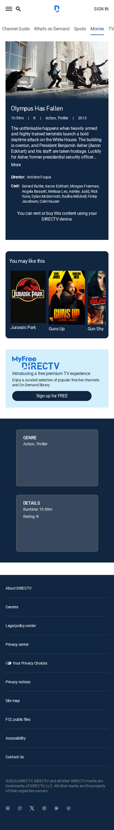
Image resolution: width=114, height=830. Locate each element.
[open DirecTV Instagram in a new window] (44, 808)
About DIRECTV (18, 588)
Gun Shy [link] (96, 329)
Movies (97, 29)
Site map (13, 700)
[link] (28, 297)
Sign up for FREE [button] (52, 396)
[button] (9, 9)
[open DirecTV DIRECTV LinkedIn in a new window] (8, 808)
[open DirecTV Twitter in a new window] (32, 808)
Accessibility (15, 738)
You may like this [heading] (27, 261)
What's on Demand (51, 29)
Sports (80, 29)
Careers (12, 606)
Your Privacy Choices (30, 663)
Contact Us (15, 756)
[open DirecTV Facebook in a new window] (20, 808)
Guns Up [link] (57, 329)
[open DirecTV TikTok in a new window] (68, 808)
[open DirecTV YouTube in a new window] (56, 808)
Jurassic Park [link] (23, 327)
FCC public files (18, 719)
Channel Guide (16, 29)
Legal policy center (21, 625)
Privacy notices (18, 681)
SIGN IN (101, 9)
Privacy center (17, 644)
